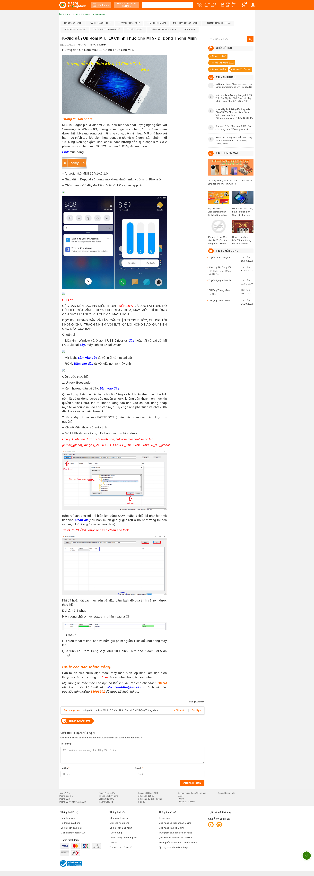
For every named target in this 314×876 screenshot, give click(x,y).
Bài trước (180, 710)
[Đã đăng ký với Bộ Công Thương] (70, 863)
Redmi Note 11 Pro (107, 793)
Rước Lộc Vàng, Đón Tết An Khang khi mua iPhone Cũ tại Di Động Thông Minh (242, 240)
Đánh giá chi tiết (100, 23)
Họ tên (65, 768)
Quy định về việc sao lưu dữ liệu (175, 837)
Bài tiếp (196, 710)
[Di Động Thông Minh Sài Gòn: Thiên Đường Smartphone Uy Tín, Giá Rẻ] (230, 168)
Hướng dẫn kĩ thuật (218, 23)
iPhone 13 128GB (146, 796)
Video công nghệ (75, 29)
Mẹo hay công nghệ (185, 23)
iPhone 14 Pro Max (186, 802)
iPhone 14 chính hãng (108, 796)
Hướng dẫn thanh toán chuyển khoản (178, 842)
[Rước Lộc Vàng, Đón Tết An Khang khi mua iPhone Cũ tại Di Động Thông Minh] (242, 227)
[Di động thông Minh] (72, 5)
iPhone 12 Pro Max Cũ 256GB (72, 802)
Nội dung (66, 743)
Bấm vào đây (87, 357)
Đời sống (189, 29)
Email (138, 768)
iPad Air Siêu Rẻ (106, 802)
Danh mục (103, 5)
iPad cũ (141, 802)
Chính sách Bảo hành (121, 827)
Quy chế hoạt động (119, 823)
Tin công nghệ (73, 23)
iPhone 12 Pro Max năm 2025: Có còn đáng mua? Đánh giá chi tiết (217, 240)
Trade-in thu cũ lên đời (121, 847)
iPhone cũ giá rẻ (66, 796)
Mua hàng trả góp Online (171, 827)
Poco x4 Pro (64, 793)
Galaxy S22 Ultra (106, 799)
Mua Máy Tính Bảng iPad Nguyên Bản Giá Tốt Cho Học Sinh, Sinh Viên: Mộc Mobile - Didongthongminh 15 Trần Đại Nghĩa (242, 212)
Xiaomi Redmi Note (226, 793)
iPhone (181, 799)
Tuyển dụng (134, 29)
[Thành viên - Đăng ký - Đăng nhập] (253, 5)
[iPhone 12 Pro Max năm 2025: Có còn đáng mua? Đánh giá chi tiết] (218, 227)
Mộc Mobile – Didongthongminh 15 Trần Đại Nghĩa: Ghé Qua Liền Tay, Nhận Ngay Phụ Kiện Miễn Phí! (217, 212)
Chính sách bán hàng (163, 29)
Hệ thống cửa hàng (70, 823)
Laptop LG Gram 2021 (148, 793)
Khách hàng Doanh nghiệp (123, 837)
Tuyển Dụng (165, 818)
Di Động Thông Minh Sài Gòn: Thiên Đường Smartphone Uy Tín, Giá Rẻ (230, 182)
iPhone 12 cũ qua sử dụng (150, 799)
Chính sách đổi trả (119, 818)
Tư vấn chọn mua (129, 23)
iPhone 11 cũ (64, 799)
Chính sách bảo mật (71, 827)
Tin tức (113, 842)
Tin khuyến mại (156, 23)
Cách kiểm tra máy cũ (106, 29)
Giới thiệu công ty (70, 818)
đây (131, 340)
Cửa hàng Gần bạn (231, 5)
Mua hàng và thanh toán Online (175, 823)
